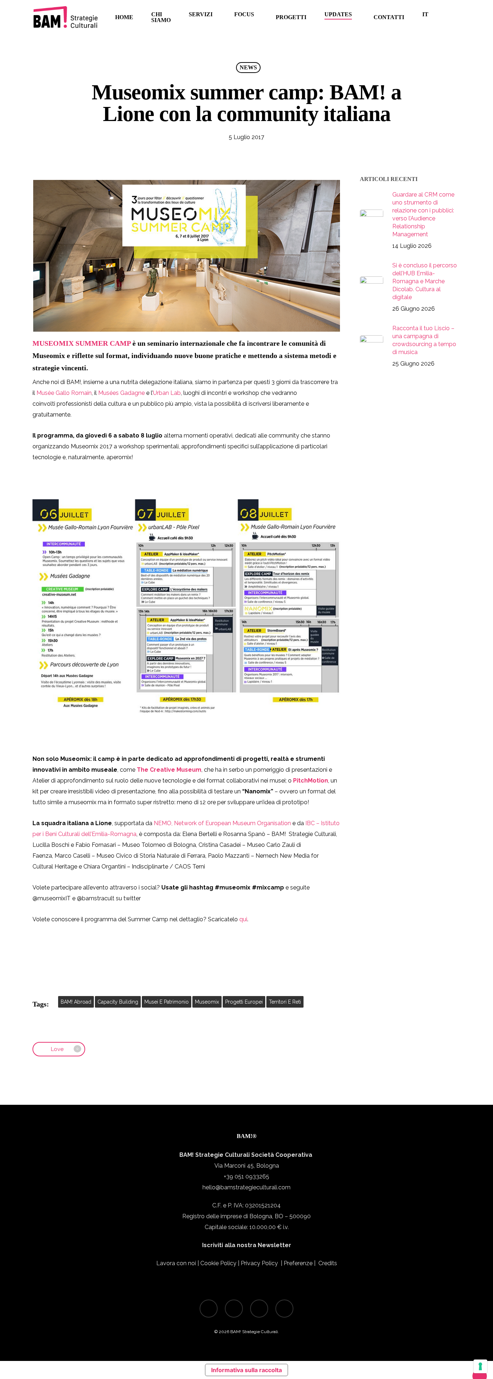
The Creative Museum (169, 769)
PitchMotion (310, 780)
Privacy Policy (259, 1263)
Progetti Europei (244, 1002)
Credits (327, 1263)
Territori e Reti (285, 1002)
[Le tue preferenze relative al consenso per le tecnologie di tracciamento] (480, 1366)
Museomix (207, 1002)
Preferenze (299, 1263)
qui (243, 919)
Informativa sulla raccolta (246, 1370)
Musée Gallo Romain (64, 392)
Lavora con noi (176, 1263)
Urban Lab (167, 392)
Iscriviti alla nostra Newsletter (246, 1245)
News (248, 67)
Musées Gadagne (121, 392)
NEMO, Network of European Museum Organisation (222, 823)
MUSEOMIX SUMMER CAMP (81, 343)
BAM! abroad (76, 1002)
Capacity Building (117, 1002)
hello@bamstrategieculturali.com (246, 1187)
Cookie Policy (218, 1263)
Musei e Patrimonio (166, 1002)
